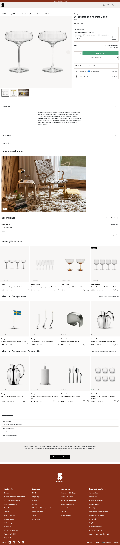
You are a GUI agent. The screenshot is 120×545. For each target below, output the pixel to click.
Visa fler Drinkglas (8, 428)
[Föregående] (3, 52)
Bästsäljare (93, 508)
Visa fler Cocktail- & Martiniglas (12, 424)
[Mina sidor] (104, 5)
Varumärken (93, 493)
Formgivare (93, 497)
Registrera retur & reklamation (14, 497)
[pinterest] (19, 542)
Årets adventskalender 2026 (99, 534)
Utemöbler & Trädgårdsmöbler (43, 508)
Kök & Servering (7, 14)
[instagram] (14, 542)
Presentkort (36, 519)
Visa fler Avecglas (8, 432)
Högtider (92, 523)
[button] (78, 23)
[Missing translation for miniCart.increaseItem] (80, 53)
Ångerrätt (7, 538)
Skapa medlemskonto (60, 457)
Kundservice (8, 493)
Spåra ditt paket (9, 519)
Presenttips (93, 519)
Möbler (34, 493)
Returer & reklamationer (12, 500)
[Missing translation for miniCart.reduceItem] (75, 53)
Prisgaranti (7, 526)
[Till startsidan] (3, 5)
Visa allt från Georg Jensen (107, 296)
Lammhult (64, 508)
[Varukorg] (113, 5)
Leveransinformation (11, 504)
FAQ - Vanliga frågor (11, 523)
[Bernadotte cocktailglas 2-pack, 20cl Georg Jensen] (36, 52)
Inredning (35, 500)
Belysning (35, 497)
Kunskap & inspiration (96, 500)
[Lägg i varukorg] (27, 290)
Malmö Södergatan (67, 504)
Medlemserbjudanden (96, 515)
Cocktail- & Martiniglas (24, 14)
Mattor (34, 504)
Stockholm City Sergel (68, 493)
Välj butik (114, 76)
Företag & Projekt (10, 534)
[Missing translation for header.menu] (117, 5)
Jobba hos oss (66, 515)
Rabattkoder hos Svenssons (98, 512)
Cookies (6, 512)
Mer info (114, 71)
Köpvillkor (7, 508)
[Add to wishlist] (24, 290)
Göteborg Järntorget (68, 500)
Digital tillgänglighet (11, 530)
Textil (34, 515)
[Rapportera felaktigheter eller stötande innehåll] (117, 234)
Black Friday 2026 (95, 526)
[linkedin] (23, 542)
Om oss (63, 512)
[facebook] (10, 542)
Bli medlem (114, 38)
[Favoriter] (108, 5)
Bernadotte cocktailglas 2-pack (43, 14)
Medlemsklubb (94, 504)
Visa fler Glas (7, 421)
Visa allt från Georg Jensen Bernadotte (104, 351)
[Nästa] (68, 52)
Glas (14, 14)
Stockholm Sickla (67, 497)
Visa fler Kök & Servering (10, 435)
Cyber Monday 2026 (96, 530)
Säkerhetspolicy (9, 515)
